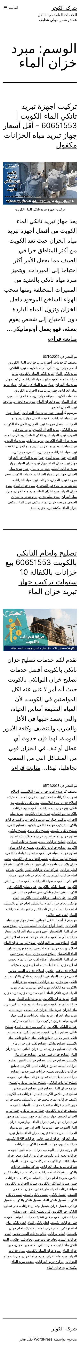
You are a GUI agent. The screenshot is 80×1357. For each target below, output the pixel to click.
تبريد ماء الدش (15, 440)
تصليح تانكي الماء (28, 1032)
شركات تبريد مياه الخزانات (31, 480)
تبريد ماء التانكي (23, 1004)
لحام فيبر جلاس (57, 914)
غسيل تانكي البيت (36, 1194)
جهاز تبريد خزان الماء (63, 463)
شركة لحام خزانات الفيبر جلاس (37, 870)
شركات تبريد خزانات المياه (28, 1161)
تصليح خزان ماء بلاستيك (36, 836)
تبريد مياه (70, 446)
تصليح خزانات (56, 1060)
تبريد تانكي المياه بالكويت (37, 373)
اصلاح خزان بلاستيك (25, 965)
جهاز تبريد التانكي (38, 452)
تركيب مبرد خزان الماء (30, 1026)
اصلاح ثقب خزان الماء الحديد (28, 959)
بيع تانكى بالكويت (27, 802)
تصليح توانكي (17, 830)
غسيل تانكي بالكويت (52, 886)
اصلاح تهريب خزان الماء (20, 942)
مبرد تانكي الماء (41, 1245)
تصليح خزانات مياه (22, 847)
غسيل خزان (58, 1206)
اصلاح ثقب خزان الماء (41, 954)
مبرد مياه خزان (49, 496)
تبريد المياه (58, 435)
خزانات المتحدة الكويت (41, 1144)
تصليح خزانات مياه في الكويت (57, 853)
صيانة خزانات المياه (64, 1189)
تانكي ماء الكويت (15, 424)
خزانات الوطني (54, 1150)
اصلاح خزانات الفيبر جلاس (26, 970)
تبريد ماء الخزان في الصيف (42, 1010)
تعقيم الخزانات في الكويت (30, 858)
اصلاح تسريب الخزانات (53, 942)
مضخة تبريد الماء (22, 1261)
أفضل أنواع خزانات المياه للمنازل (41, 926)
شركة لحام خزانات (52, 1172)
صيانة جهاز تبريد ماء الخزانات (34, 396)
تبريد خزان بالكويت (37, 813)
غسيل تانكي (58, 1194)
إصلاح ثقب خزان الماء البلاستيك (42, 791)
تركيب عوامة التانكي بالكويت (45, 825)
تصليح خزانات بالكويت (51, 847)
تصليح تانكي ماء (38, 830)
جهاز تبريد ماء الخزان (45, 1127)
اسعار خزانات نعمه (34, 937)
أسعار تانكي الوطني (49, 920)
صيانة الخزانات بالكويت (37, 881)
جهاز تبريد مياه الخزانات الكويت (36, 390)
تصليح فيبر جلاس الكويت (60, 1094)
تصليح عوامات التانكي (20, 853)
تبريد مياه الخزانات (35, 379)
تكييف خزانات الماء (64, 1099)
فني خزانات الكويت (64, 1222)
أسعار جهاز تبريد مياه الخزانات (42, 412)
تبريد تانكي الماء (66, 373)
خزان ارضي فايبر (48, 1138)
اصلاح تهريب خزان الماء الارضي (55, 948)
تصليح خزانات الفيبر (31, 1060)
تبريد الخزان (42, 987)
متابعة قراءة (62, 339)
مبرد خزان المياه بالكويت (44, 1250)
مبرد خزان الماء (24, 485)
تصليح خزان (57, 1049)
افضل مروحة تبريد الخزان (46, 424)
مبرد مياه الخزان (33, 1256)
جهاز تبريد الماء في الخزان (36, 384)
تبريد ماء (41, 1004)
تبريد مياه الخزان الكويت (22, 446)
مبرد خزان (22, 1245)
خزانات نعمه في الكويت (61, 1155)
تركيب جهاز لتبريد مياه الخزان (46, 819)
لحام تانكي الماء (38, 1222)
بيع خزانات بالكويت (41, 808)
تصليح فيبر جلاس (24, 1088)
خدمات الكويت (22, 474)
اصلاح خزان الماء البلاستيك (59, 802)
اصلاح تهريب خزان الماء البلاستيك (30, 797)
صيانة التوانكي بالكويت (54, 1183)
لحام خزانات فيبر (45, 1239)
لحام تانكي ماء (16, 1222)
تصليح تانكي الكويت (64, 830)
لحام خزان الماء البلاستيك (49, 903)
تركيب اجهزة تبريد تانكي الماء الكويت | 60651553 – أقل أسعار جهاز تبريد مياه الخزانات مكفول (40, 125)
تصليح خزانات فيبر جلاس (37, 1071)
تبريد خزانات (35, 440)
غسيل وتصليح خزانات (34, 1206)
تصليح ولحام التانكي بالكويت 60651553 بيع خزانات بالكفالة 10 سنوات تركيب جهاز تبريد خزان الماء (41, 572)
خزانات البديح (68, 1144)
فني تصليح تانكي (55, 892)
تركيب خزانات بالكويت (36, 1021)
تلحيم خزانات (61, 1105)
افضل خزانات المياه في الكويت (56, 976)
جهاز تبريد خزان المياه (32, 463)
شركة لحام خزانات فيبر (34, 875)
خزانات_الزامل (33, 1155)
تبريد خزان (27, 993)
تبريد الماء (25, 987)
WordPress (43, 1339)
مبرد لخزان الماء (48, 401)
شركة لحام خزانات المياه (50, 1178)
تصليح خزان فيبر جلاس (53, 1054)
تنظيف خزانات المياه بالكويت (30, 1105)
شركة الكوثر (64, 8)
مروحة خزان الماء (54, 502)
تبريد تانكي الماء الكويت (52, 993)
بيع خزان (62, 808)
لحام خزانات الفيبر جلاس (41, 909)
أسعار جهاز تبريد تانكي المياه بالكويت (52, 368)
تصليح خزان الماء (65, 836)
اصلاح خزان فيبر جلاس (61, 970)
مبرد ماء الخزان (24, 401)
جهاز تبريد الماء (56, 457)
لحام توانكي (69, 1228)
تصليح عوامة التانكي (63, 858)
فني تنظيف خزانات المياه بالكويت (43, 898)
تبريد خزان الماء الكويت (61, 440)
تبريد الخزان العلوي (46, 429)
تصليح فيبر (45, 1088)
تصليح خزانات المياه (52, 841)
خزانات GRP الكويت (21, 1138)
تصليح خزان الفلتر (35, 1049)
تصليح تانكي (16, 825)
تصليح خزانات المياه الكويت (39, 1066)
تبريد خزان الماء (15, 435)
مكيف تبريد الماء (29, 502)
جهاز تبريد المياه (23, 1116)
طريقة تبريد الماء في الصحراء (57, 485)
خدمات (58, 362)
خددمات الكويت (66, 396)
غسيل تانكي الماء (54, 1200)
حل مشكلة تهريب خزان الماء (44, 1133)
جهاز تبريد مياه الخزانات (50, 474)
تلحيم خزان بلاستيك (36, 1099)
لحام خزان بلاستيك (17, 903)
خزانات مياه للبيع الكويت (25, 1150)
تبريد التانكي (18, 368)
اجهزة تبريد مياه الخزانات (31, 931)
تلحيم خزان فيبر (46, 864)
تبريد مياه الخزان (51, 446)
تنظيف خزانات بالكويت (61, 1110)
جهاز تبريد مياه (40, 468)
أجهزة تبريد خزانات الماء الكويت (30, 362)
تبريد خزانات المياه (29, 998)
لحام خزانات (68, 909)
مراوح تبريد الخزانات (50, 1261)
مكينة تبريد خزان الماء (46, 508)
